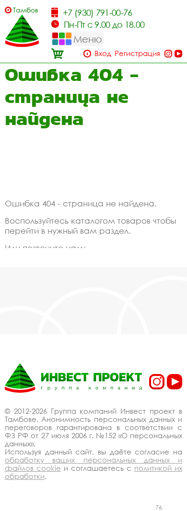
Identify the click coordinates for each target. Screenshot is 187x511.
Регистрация (137, 53)
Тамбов (25, 10)
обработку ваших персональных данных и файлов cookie (93, 463)
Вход (102, 53)
